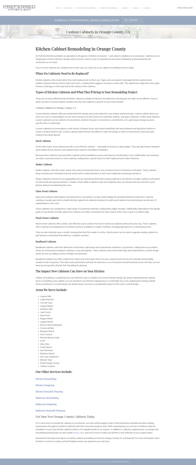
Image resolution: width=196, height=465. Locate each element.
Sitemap (126, 462)
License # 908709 (116, 462)
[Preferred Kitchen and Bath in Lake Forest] (19, 6)
